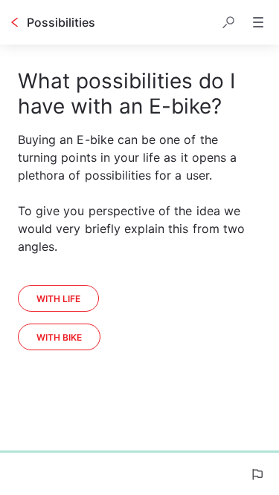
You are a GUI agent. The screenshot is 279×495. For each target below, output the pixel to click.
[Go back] (15, 22)
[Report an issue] (256, 474)
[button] (228, 22)
